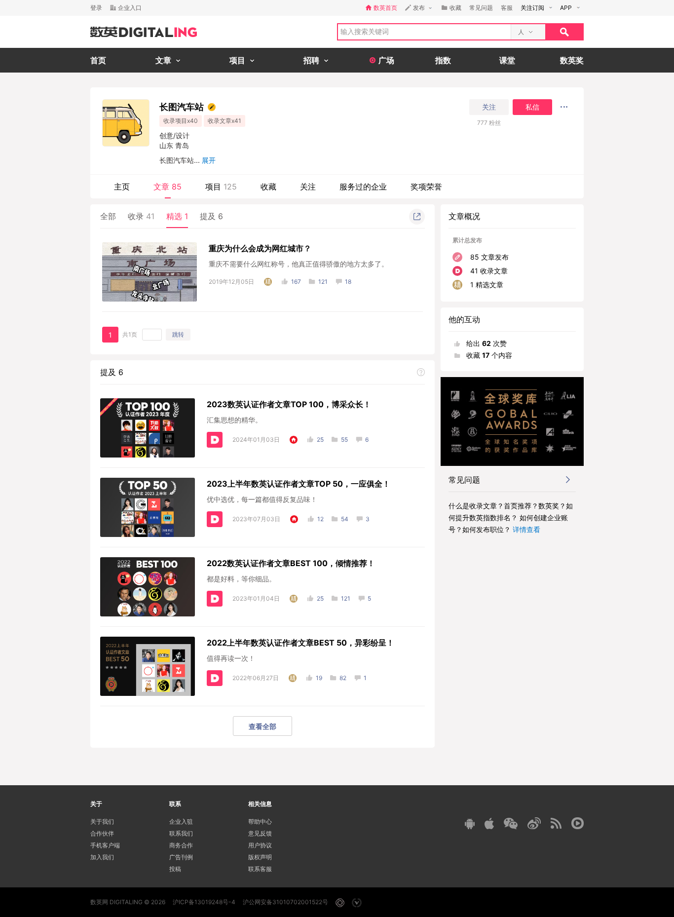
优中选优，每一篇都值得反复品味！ (262, 499)
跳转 (178, 334)
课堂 (507, 60)
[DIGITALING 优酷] (577, 823)
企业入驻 (181, 821)
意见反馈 (260, 833)
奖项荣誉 (426, 186)
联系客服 (260, 869)
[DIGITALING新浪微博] (534, 823)
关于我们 (102, 821)
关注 (489, 107)
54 (344, 519)
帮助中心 (260, 821)
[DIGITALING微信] (511, 823)
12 (320, 519)
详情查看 (526, 529)
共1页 (129, 334)
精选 (177, 216)
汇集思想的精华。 (234, 420)
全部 (108, 216)
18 (348, 281)
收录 (141, 216)
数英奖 (572, 60)
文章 (167, 186)
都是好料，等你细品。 (241, 578)
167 (296, 281)
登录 (96, 7)
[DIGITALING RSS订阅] (556, 823)
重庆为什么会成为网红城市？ (260, 248)
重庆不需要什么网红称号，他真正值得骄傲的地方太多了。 (298, 264)
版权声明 (260, 857)
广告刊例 (181, 857)
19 (319, 678)
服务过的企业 (363, 186)
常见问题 (481, 7)
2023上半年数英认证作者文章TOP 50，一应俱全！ (298, 484)
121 (323, 281)
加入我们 (102, 857)
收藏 (268, 186)
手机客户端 (105, 845)
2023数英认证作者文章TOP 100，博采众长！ (289, 404)
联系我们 (181, 833)
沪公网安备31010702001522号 (285, 902)
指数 (443, 60)
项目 (221, 186)
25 (320, 439)
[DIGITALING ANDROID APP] (470, 823)
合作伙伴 (102, 833)
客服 (507, 7)
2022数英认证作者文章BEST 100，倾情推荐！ (291, 563)
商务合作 (181, 845)
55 (344, 439)
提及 (211, 216)
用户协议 (260, 845)
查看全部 (262, 726)
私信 (532, 107)
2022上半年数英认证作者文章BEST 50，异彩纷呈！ (300, 643)
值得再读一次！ (231, 658)
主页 (122, 186)
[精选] (268, 282)
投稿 (175, 869)
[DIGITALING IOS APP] (489, 823)
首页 (98, 60)
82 (342, 678)
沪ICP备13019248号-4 (204, 902)
